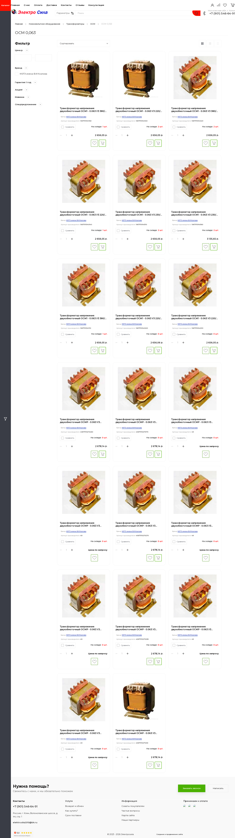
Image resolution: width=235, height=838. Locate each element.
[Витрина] (202, 43)
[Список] (210, 43)
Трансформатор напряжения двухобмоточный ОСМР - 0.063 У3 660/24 (80, 421)
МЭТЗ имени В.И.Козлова (33, 73)
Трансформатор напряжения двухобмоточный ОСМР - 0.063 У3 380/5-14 (135, 732)
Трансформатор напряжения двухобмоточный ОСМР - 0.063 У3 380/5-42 (191, 421)
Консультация (96, 5)
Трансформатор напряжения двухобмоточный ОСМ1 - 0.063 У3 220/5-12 (194, 317)
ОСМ (92, 24)
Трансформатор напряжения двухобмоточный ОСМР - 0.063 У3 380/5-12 (191, 628)
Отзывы (80, 5)
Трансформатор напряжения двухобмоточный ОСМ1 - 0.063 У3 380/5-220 (83, 110)
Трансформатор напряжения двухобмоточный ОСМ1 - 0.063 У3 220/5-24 (139, 317)
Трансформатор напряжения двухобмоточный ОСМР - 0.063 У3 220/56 (80, 732)
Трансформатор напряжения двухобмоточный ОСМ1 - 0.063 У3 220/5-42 (139, 110)
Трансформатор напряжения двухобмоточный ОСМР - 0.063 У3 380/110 (80, 628)
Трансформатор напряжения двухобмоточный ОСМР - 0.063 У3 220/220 (135, 628)
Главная (15, 5)
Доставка (51, 5)
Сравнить (69, 127)
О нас (27, 5)
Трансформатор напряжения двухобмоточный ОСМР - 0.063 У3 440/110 (80, 524)
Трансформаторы (75, 24)
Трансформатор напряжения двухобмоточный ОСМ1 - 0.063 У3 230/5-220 (194, 213)
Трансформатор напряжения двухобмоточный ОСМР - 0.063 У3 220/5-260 (135, 421)
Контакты (66, 5)
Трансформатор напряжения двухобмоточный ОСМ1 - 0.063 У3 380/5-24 (194, 110)
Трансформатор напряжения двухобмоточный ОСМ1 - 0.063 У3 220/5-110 (83, 213)
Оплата (38, 5)
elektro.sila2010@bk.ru (25, 822)
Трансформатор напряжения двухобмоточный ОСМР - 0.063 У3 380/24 (191, 524)
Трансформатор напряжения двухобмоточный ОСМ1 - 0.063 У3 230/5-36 (139, 213)
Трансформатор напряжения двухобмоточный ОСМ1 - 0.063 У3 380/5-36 (83, 317)
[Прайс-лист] (217, 43)
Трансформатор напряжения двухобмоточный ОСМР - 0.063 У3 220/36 (135, 524)
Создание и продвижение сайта (169, 834)
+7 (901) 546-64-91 (222, 13)
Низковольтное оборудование (44, 24)
